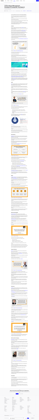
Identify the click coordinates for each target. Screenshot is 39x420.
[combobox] (19, 2)
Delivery (5, 401)
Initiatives (13, 408)
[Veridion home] (2, 1)
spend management (15, 178)
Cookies (28, 411)
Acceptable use (29, 412)
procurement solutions (19, 143)
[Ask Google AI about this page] (13, 415)
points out (24, 91)
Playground (5, 409)
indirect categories (23, 30)
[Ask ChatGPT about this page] (9, 415)
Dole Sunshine (12, 339)
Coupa (18, 105)
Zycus (17, 155)
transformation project (23, 314)
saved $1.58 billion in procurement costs (23, 38)
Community (13, 409)
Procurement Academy (19, 197)
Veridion (14, 105)
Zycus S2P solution (22, 160)
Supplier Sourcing (14, 402)
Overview (5, 398)
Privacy (28, 410)
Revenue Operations (14, 401)
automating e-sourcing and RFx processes (21, 165)
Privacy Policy (13, 418)
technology (14, 78)
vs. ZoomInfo (21, 408)
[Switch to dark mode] (34, 415)
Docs (4, 408)
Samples (5, 402)
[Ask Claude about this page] (10, 415)
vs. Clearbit (21, 409)
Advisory (21, 401)
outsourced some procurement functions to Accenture (17, 76)
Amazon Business (20, 253)
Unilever (23, 27)
